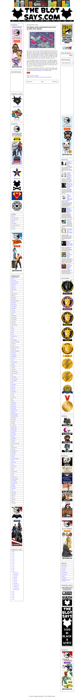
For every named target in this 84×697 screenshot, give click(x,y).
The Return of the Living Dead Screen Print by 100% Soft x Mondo (41, 28)
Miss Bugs (13, 423)
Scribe (12, 464)
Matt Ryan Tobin (14, 410)
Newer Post (29, 81)
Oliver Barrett (13, 434)
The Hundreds (13, 480)
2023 (13, 594)
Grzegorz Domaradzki (15, 351)
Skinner (12, 469)
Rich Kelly (13, 449)
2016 (13, 565)
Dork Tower (63, 570)
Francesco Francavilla (15, 341)
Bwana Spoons (14, 304)
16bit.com (13, 216)
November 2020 (16, 588)
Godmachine (13, 349)
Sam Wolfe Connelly (15, 458)
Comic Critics (63, 567)
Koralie (12, 393)
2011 (13, 557)
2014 (13, 562)
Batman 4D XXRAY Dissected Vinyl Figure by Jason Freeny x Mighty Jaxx (70, 244)
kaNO (12, 382)
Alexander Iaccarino (14, 282)
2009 (13, 554)
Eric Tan (12, 334)
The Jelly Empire (14, 482)
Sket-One (13, 467)
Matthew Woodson (14, 414)
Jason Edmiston (14, 362)
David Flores (13, 323)
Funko (36, 20)
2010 (13, 556)
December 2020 (16, 589)
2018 (13, 568)
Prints (53, 20)
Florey (12, 338)
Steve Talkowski (14, 471)
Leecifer (12, 395)
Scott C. (12, 460)
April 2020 (15, 577)
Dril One (12, 330)
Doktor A (12, 328)
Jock (12, 375)
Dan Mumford (13, 317)
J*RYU (12, 360)
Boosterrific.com (17, 178)
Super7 (12, 475)
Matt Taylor (13, 412)
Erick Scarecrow (14, 336)
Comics (59, 20)
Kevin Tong (13, 388)
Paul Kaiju (13, 440)
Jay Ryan (13, 364)
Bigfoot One (13, 295)
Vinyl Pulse (13, 229)
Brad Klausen (13, 297)
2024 (13, 596)
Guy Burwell (13, 352)
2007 (13, 551)
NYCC (71, 20)
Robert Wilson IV (14, 451)
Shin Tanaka (17, 119)
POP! (42, 20)
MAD (12, 399)
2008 (13, 553)
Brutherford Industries (15, 300)
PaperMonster (13, 438)
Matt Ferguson (13, 406)
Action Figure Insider (15, 218)
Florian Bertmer (14, 339)
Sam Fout (13, 456)
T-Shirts (48, 20)
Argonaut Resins (14, 293)
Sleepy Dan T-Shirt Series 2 (69, 220)
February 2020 (16, 574)
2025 (13, 597)
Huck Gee (13, 358)
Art (34, 77)
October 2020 (15, 586)
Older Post (54, 81)
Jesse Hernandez (14, 373)
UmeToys (13, 497)
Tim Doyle (13, 484)
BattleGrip (13, 221)
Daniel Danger (14, 319)
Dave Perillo (13, 321)
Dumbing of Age (64, 572)
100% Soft (39, 52)
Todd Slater (13, 486)
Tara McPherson (14, 477)
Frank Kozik (13, 343)
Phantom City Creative (15, 443)
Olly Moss (13, 436)
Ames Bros (13, 286)
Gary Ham (13, 345)
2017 (13, 566)
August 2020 (15, 583)
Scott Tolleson (13, 462)
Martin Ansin (13, 404)
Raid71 (12, 445)
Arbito (12, 291)
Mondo (37, 77)
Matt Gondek (13, 408)
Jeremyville (13, 369)
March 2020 (15, 575)
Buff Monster (13, 302)
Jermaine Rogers (14, 371)
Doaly (12, 326)
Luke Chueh (13, 397)
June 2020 (15, 580)
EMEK (12, 332)
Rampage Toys (14, 447)
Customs (30, 20)
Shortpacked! (63, 578)
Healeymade (13, 354)
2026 (13, 599)
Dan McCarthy (13, 315)
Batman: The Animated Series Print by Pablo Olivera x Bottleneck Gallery (69, 210)
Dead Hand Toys (14, 325)
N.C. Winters (13, 425)
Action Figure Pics (14, 219)
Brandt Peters (13, 299)
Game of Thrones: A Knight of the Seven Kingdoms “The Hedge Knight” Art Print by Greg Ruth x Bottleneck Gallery (66, 198)
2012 (13, 559)
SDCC (65, 20)
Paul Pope (13, 441)
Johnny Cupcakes (14, 378)
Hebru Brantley (14, 356)
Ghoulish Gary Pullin (15, 347)
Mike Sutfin (13, 421)
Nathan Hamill (13, 428)
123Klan (12, 278)
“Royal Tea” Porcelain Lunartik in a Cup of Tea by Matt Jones (69, 175)
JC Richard (13, 365)
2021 (13, 591)
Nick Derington (14, 430)
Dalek (12, 313)
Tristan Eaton (13, 493)
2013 (13, 560)
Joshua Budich (14, 380)
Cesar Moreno (13, 306)
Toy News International (15, 225)
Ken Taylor (13, 386)
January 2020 (15, 572)
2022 (13, 593)
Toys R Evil (13, 227)
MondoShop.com (40, 70)
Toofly (12, 490)
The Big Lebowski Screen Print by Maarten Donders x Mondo (69, 255)
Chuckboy (13, 310)
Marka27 (12, 401)
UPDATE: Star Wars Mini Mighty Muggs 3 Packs (70, 163)
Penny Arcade (63, 574)
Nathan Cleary (13, 427)
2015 (13, 563)
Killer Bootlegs (13, 391)
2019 (13, 569)
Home (13, 20)
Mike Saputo (13, 419)
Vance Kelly (13, 499)
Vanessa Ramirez (17, 106)
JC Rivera (13, 367)
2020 (13, 571)
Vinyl (19, 20)
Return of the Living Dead (46, 77)
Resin (24, 20)
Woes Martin (13, 503)
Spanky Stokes (14, 223)
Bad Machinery (64, 565)
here (70, 590)
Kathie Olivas (13, 384)
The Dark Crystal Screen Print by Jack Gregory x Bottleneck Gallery (69, 267)
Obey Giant (13, 432)
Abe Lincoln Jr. (14, 280)
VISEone (12, 501)
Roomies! (63, 576)
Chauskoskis (13, 308)
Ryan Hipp (13, 454)
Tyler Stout (13, 495)
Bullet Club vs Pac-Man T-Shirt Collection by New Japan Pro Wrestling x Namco (70, 186)
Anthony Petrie (14, 289)
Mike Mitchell (13, 417)
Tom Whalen (13, 488)
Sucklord (12, 473)
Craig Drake (13, 312)
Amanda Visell (13, 284)
